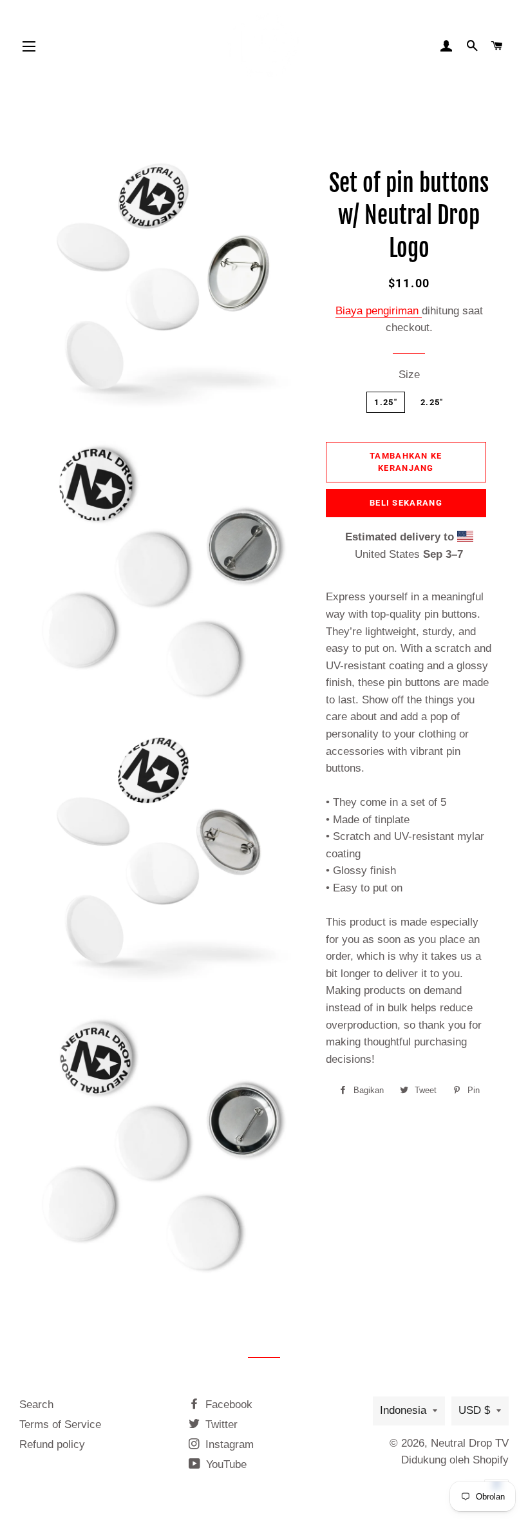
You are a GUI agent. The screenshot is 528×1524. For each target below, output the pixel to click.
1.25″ (385, 402)
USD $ (474, 1410)
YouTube (225, 1464)
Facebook (227, 1404)
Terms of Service (60, 1424)
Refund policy (52, 1444)
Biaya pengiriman (378, 311)
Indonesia (403, 1410)
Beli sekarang (406, 503)
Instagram (228, 1444)
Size (409, 374)
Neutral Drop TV (470, 1443)
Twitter (220, 1424)
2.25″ (432, 402)
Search (36, 1404)
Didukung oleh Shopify (455, 1460)
